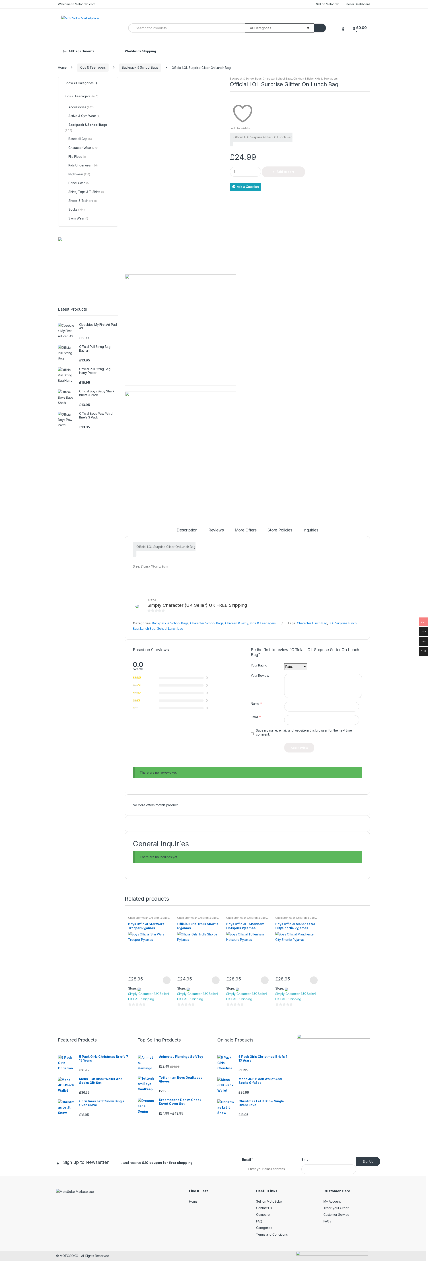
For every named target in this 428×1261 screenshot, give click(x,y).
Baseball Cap (80, 139)
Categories (264, 1228)
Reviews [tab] (216, 530)
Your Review (260, 675)
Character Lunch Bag (312, 623)
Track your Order (336, 1208)
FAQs (327, 1221)
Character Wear (138, 917)
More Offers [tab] (246, 530)
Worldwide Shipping (140, 51)
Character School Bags (277, 78)
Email (256, 717)
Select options (167, 980)
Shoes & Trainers (82, 201)
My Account (332, 1201)
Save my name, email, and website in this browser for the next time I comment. (304, 732)
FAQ (259, 1221)
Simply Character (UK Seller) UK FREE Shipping (197, 605)
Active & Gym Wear (84, 116)
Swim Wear (78, 218)
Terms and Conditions (272, 1234)
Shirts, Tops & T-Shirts (86, 192)
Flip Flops (77, 156)
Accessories (81, 107)
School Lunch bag (170, 628)
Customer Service (336, 1214)
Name (256, 703)
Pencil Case (79, 183)
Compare (263, 1214)
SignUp (368, 1161)
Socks (76, 209)
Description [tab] (187, 530)
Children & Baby (303, 78)
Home (62, 67)
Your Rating (259, 665)
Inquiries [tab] (310, 530)
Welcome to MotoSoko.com (76, 4)
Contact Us (264, 1208)
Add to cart (285, 172)
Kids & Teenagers (93, 67)
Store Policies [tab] (280, 530)
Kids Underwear (83, 165)
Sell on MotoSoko (328, 4)
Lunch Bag (147, 628)
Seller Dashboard (358, 4)
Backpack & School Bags (140, 67)
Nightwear (79, 174)
